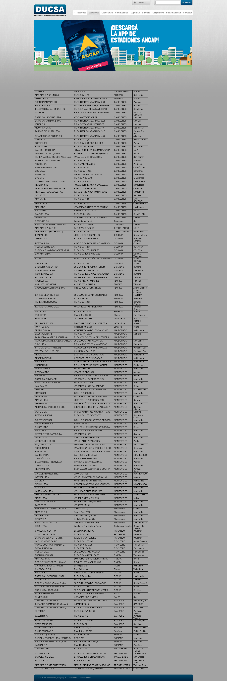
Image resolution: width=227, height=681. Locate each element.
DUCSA (50, 9)
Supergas (135, 13)
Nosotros (81, 13)
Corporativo (158, 13)
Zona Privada (141, 2)
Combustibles (121, 13)
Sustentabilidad (173, 13)
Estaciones (94, 13)
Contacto (187, 13)
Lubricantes (107, 13)
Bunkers (146, 13)
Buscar (187, 2)
